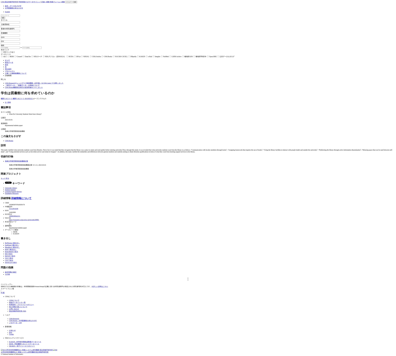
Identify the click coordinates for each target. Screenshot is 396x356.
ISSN (2, 37)
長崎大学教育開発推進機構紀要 (16, 161)
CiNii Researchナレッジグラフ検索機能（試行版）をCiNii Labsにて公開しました (34, 83)
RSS (10, 332)
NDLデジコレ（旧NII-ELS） (55, 56)
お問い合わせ (14, 309)
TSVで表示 (9, 258)
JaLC (5, 56)
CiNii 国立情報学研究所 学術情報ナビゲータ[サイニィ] (21, 2)
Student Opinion (10, 190)
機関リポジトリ (7, 99)
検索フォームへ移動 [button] (57, 2)
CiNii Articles (96, 56)
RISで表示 (8, 254)
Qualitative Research (11, 193)
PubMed (166, 56)
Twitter (11, 334)
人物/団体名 (5, 24)
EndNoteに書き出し (12, 245)
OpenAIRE (213, 56)
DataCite (28, 56)
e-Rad (150, 56)
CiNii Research (14, 319)
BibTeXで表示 (10, 256)
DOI (2, 41)
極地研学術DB (201, 56)
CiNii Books (108, 56)
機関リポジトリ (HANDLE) (23, 99)
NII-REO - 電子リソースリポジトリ (22, 346)
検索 (75, 2)
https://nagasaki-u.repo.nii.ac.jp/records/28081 (24, 220)
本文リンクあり (9, 52)
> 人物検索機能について (18, 73)
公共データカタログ (226, 56)
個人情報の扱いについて (18, 307)
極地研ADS (188, 56)
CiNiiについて (14, 300)
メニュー (68, 2)
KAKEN (142, 56)
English (7, 12)
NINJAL (86, 56)
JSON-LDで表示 (11, 262)
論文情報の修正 (10, 272)
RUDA (71, 56)
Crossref (19, 56)
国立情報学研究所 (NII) (17, 311)
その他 (7, 274)
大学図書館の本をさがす (14, 8)
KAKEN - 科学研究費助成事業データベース (25, 342)
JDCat (78, 56)
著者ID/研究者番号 (8, 29)
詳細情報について (21, 198)
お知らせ (12, 330)
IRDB (11, 56)
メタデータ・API (15, 323)
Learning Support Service (13, 192)
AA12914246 (13, 209)
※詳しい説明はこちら (99, 286)
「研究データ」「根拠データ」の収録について (22, 85)
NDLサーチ (37, 56)
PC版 (3, 293)
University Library (11, 188)
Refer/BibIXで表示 (11, 252)
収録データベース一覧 (17, 302)
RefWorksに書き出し (12, 243)
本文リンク (5, 50)
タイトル (4, 20)
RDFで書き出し (10, 249)
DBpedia (133, 56)
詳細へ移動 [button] (45, 2)
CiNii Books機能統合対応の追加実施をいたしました (24, 87)
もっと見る (5, 178)
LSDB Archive (176, 56)
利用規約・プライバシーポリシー (21, 305)
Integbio (157, 56)
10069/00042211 (14, 216)
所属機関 (4, 33)
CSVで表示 (9, 260)
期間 (2, 45)
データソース (6, 54)
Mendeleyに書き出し (12, 247)
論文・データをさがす (13, 6)
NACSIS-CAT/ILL (121, 56)
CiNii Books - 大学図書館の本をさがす (23, 321)
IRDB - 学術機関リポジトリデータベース (24, 344)
